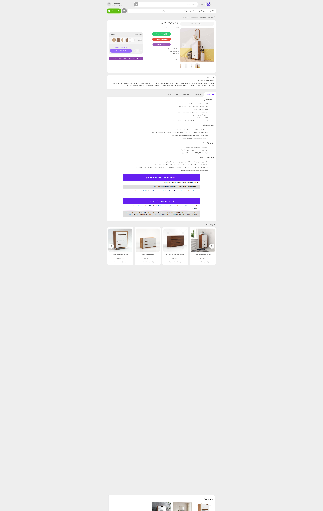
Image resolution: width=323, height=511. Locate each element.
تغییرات (191, 23)
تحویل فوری (152, 11)
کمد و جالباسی (175, 11)
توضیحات (209, 95)
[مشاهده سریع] (204, 261)
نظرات (184, 95)
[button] (124, 10)
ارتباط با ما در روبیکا (160, 34)
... (175, 59)
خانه (212, 17)
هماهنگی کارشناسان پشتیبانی (179, 121)
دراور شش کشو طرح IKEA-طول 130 (175, 254)
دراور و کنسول (202, 11)
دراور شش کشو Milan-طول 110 (147, 254)
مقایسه (195, 23)
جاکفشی (212, 11)
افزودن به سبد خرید (121, 50)
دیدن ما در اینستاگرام (161, 45)
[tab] (210, 94)
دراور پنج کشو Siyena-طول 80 (120, 254)
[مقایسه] (201, 261)
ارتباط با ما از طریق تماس (161, 39)
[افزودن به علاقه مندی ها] (198, 261)
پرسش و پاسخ (171, 95)
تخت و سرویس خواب (188, 11)
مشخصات (196, 95)
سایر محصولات (175, 162)
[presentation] (184, 45)
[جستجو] (136, 4)
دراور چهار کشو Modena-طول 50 (203, 254)
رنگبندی (140, 40)
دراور (201, 17)
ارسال (199, 23)
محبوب (202, 23)
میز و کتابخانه (163, 11)
